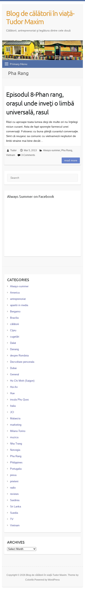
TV (11, 519)
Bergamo (15, 311)
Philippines (16, 462)
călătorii (14, 324)
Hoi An (14, 387)
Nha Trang (16, 443)
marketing (15, 424)
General (14, 374)
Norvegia (15, 449)
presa (13, 475)
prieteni (14, 481)
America (15, 292)
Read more (70, 160)
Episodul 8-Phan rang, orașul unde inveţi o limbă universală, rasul (40, 103)
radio (13, 487)
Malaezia (15, 418)
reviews (14, 493)
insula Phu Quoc (19, 399)
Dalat (13, 342)
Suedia (14, 512)
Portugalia (16, 468)
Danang (14, 349)
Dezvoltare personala (22, 361)
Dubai (13, 368)
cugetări (14, 336)
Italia (13, 405)
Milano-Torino (17, 431)
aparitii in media (19, 305)
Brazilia (14, 317)
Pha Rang (66, 150)
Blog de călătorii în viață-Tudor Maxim (40, 17)
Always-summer (51, 150)
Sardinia (14, 500)
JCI (12, 412)
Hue (12, 393)
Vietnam (10, 155)
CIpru (13, 330)
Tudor (13, 150)
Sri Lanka (15, 506)
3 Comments (28, 155)
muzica (14, 437)
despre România (19, 355)
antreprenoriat (18, 298)
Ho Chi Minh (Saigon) (22, 380)
